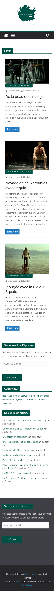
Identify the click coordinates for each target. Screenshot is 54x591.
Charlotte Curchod (31, 91)
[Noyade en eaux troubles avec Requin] (27, 155)
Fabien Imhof (26, 177)
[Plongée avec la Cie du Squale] (27, 259)
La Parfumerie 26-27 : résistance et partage (23, 429)
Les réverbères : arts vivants (19, 85)
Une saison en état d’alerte (15, 437)
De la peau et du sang (23, 96)
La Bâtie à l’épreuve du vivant (16, 473)
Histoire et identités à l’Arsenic (17, 450)
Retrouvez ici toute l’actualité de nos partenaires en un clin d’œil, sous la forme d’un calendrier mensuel (25, 400)
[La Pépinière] (6, 35)
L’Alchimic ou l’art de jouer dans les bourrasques (25, 420)
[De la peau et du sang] (27, 71)
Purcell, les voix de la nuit (14, 460)
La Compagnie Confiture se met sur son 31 (23, 478)
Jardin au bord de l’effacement (17, 455)
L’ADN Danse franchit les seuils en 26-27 (21, 442)
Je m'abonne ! (12, 377)
